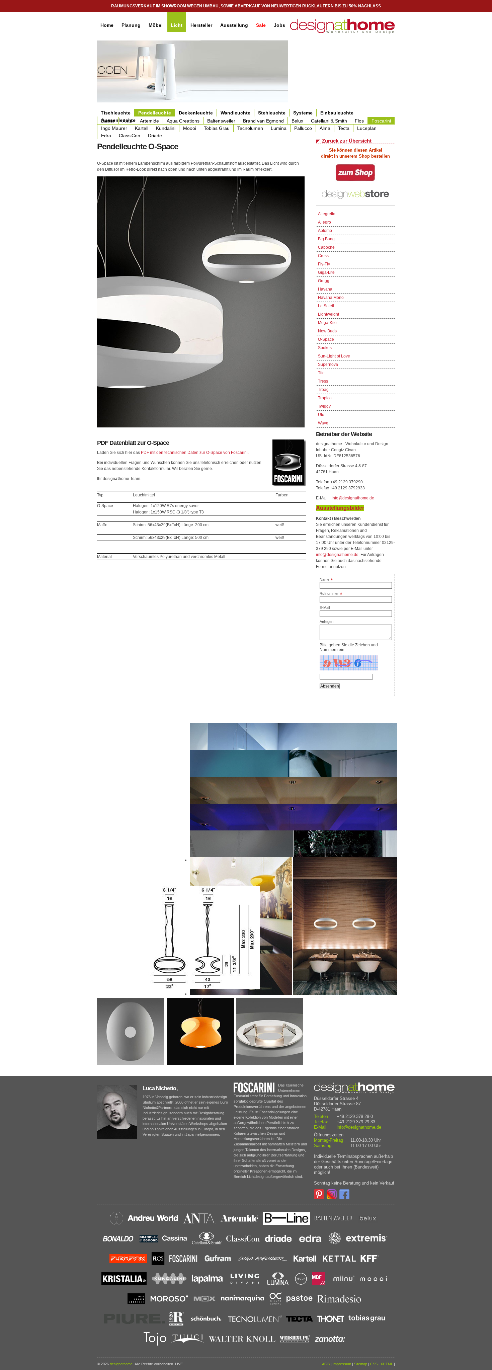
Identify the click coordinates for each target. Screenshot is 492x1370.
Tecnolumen (250, 128)
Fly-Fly (324, 264)
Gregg (323, 280)
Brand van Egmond (263, 121)
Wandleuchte (235, 112)
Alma (325, 128)
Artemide (149, 121)
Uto (321, 414)
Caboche (326, 247)
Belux (297, 121)
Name (326, 579)
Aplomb (325, 230)
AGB (326, 1364)
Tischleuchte (116, 112)
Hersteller (201, 25)
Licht (176, 25)
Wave (323, 423)
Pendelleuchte (154, 112)
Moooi (189, 128)
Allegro (324, 222)
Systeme (303, 112)
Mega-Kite (327, 322)
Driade (155, 135)
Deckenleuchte (196, 112)
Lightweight (328, 314)
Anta (127, 121)
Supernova (328, 364)
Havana (325, 289)
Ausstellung (234, 25)
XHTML (387, 1364)
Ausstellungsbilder (340, 508)
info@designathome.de (353, 498)
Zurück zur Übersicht (347, 141)
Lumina (278, 128)
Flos (359, 121)
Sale (261, 25)
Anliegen (326, 622)
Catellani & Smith (329, 121)
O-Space (326, 339)
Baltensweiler (221, 121)
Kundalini (165, 128)
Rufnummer (331, 593)
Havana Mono (331, 297)
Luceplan (367, 128)
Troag (323, 389)
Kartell (141, 128)
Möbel (156, 25)
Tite (321, 373)
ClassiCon (129, 135)
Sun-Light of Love (334, 356)
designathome (121, 1364)
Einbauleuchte (336, 112)
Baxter (108, 121)
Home (106, 25)
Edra (106, 135)
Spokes (325, 347)
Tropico (325, 398)
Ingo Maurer (114, 128)
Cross (323, 255)
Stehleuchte (271, 112)
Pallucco (303, 128)
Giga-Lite (326, 272)
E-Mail (325, 608)
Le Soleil (326, 306)
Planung (131, 25)
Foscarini (381, 121)
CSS (374, 1364)
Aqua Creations (183, 121)
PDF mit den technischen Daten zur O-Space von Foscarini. (195, 452)
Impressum (342, 1364)
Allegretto (326, 214)
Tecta (343, 128)
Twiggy (324, 406)
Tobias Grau (217, 128)
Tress (323, 381)
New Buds (327, 331)
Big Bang (326, 239)
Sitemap (360, 1364)
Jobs (279, 25)
